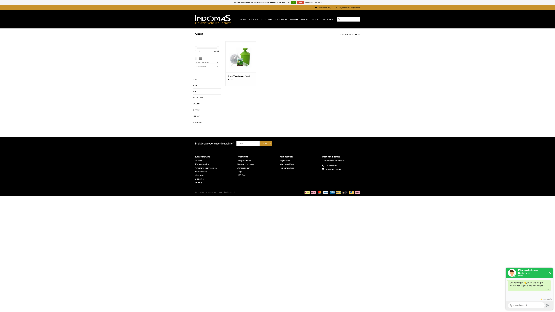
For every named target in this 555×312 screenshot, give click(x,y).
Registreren (285, 160)
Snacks (304, 19)
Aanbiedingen (243, 168)
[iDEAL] (307, 192)
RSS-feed (241, 175)
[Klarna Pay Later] (357, 192)
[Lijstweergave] (200, 58)
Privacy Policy (201, 171)
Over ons (199, 160)
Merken (349, 34)
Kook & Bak (280, 19)
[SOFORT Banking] (313, 192)
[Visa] (325, 192)
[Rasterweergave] (197, 58)
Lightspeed (230, 192)
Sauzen (294, 19)
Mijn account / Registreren (349, 7)
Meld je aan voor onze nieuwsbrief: (214, 143)
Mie (270, 19)
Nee (300, 2)
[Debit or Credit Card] (344, 192)
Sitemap (198, 182)
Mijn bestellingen (287, 164)
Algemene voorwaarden (206, 168)
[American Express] (332, 192)
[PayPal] (338, 192)
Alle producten (244, 160)
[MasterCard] (319, 192)
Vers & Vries (327, 19)
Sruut (357, 34)
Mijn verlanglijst (287, 168)
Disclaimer (199, 179)
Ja (293, 2)
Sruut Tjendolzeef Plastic (239, 76)
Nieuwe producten (245, 164)
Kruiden (253, 19)
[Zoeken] (339, 19)
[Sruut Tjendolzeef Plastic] (240, 57)
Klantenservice (202, 164)
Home (243, 19)
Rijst (263, 19)
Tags (239, 171)
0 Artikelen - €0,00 (325, 7)
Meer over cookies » (313, 2)
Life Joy (315, 19)
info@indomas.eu (333, 169)
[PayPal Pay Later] (351, 192)
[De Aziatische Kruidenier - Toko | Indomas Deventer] (214, 19)
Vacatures (199, 175)
